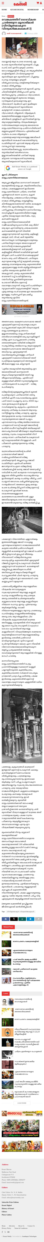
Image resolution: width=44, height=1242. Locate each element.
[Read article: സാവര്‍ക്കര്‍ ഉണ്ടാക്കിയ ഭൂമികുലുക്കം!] (7, 1064)
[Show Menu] (3, 3)
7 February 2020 (32, 34)
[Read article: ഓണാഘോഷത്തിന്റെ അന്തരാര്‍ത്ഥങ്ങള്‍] (6, 935)
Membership (33, 10)
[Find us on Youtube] (8, 1232)
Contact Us (31, 1226)
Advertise (12, 1226)
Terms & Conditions (20, 1228)
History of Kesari (8, 1209)
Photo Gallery (7, 1215)
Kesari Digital (17, 10)
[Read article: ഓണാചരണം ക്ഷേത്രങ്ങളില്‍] (6, 943)
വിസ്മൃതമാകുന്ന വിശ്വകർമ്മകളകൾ (20, 912)
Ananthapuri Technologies (29, 1236)
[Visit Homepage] (20, 3)
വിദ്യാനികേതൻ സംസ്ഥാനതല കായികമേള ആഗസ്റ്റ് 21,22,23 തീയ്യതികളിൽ (27, 1031)
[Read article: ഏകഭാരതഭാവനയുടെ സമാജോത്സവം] (6, 952)
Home (4, 10)
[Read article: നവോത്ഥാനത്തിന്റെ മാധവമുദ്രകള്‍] (7, 1002)
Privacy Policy (6, 1228)
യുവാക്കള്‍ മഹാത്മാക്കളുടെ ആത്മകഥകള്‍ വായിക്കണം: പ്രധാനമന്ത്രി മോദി (27, 1094)
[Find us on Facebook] (2, 1232)
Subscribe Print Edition (10, 1202)
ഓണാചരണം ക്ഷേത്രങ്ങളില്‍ (26, 942)
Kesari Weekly (7, 1236)
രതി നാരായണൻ (14, 34)
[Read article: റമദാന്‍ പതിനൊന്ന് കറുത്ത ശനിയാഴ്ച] (6, 971)
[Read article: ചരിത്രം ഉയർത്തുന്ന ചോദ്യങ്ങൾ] (7, 1054)
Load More (22, 1103)
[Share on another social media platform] (38, 919)
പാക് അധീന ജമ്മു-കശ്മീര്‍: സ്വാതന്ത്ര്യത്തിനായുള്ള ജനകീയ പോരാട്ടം (27, 962)
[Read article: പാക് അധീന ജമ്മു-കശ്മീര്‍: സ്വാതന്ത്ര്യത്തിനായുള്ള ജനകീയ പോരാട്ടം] (6, 961)
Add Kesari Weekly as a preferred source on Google (24, 168)
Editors (4, 1212)
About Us (21, 1226)
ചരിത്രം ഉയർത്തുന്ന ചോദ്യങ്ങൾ (28, 1052)
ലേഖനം (11, 16)
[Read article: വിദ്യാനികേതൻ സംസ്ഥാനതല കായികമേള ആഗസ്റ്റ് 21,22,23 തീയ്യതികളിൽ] (7, 1032)
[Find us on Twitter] (5, 1232)
